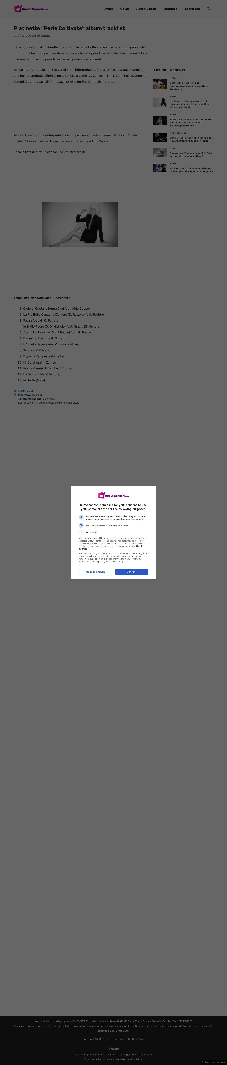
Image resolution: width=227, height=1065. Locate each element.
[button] (113, 532)
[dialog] (113, 532)
